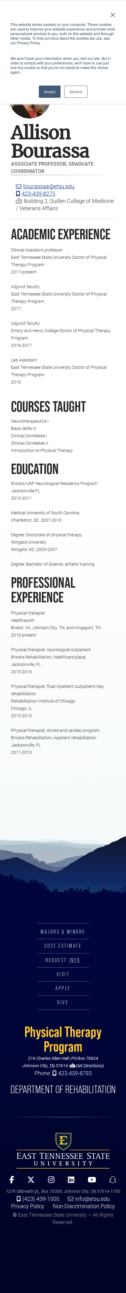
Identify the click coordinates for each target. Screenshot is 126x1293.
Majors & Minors (63, 932)
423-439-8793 (75, 1073)
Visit (63, 974)
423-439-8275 (38, 193)
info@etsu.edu (92, 1198)
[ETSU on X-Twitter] (28, 1182)
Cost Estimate (63, 946)
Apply (63, 988)
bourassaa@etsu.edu (48, 186)
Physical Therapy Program (63, 1039)
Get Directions (88, 1065)
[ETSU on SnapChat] (110, 1182)
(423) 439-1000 (40, 1198)
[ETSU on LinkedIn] (69, 1182)
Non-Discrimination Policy (84, 1206)
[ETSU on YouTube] (90, 1182)
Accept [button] (49, 91)
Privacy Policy (27, 1206)
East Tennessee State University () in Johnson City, (63, 1150)
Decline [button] (75, 91)
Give (63, 1002)
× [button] (112, 12)
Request (63, 960)
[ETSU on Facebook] (10, 1182)
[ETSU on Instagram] (49, 1182)
